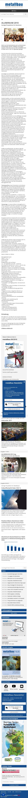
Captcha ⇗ (20, 406)
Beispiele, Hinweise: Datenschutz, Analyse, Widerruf (14, 413)
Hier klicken (15, 404)
